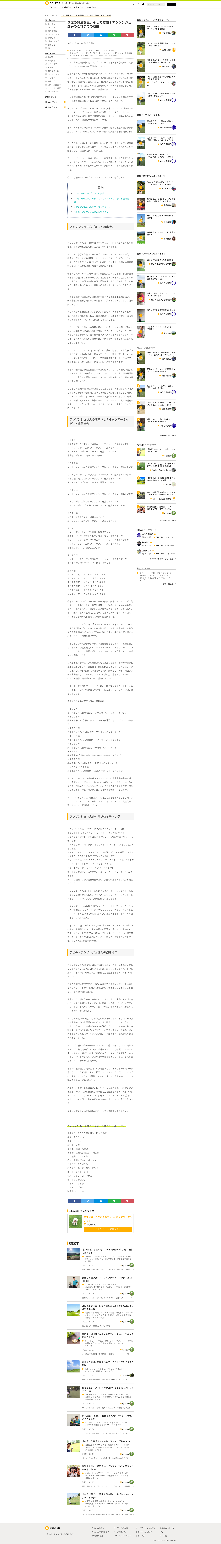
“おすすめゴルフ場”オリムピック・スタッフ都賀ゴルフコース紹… (161, 183)
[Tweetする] (88, 35)
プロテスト (122, 1341)
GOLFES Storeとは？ (100, 1531)
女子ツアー (128, 1312)
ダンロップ (97, 1343)
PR (49, 48)
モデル (119, 1287)
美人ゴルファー (110, 1343)
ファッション (53, 34)
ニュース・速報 (54, 88)
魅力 (119, 1315)
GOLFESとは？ (98, 1527)
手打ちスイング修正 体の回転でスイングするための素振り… (161, 420)
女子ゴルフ (52, 64)
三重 (104, 1394)
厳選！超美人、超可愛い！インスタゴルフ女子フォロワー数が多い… (161, 507)
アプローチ (145, 580)
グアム (117, 1397)
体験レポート (53, 38)
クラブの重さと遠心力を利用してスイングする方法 (161, 77)
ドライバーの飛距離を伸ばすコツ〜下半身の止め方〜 (161, 44)
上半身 (89, 1261)
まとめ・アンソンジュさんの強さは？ (91, 211)
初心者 (50, 67)
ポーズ (105, 1256)
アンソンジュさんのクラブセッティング (92, 206)
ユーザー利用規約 (120, 1527)
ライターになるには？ (145, 1531)
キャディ (114, 55)
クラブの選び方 (92, 1425)
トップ (53, 7)
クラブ (126, 1422)
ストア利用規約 (119, 1531)
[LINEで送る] (114, 35)
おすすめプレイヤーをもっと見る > (163, 558)
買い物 (91, 7)
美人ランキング (99, 1289)
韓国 (88, 1397)
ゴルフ (111, 1315)
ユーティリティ (92, 1369)
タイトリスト (91, 1341)
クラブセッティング (99, 55)
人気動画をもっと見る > (167, 435)
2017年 (89, 1346)
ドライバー (97, 1397)
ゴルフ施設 (52, 31)
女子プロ (127, 1315)
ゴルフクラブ (154, 578)
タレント (89, 1473)
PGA (88, 1475)
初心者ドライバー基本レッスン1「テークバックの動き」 (160, 122)
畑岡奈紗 (96, 1312)
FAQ (161, 1531)
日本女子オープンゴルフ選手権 (118, 1259)
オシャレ (99, 1259)
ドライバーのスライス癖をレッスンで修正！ (161, 327)
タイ (98, 1315)
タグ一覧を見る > (169, 583)
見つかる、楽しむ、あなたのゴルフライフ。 (61, 1534)
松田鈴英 (89, 1399)
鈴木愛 (107, 1284)
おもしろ (51, 44)
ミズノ (95, 1317)
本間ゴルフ (116, 1422)
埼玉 (88, 1501)
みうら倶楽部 (147, 534)
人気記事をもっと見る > (167, 520)
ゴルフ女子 (157, 573)
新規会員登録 (97, 1535)
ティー (121, 1256)
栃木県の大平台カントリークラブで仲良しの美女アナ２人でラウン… (161, 200)
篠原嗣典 (145, 542)
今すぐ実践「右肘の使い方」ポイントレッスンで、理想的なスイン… (161, 493)
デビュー (119, 1394)
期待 (88, 1343)
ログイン (171, 4)
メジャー (110, 1287)
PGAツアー (121, 1369)
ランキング (118, 53)
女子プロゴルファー (80, 55)
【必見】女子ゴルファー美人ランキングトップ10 (106, 1441)
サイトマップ (141, 1535)
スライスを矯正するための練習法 (160, 260)
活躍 (112, 1312)
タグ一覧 (163, 1535)
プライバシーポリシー (122, 1535)
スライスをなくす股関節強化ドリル (161, 310)
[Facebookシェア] (74, 35)
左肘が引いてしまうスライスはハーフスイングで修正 (161, 294)
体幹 (121, 1504)
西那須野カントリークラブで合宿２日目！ (161, 233)
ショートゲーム (109, 1371)
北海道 (103, 1501)
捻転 (98, 1256)
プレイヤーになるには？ (145, 1527)
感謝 (88, 1317)
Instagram (101, 1475)
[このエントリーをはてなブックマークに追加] (101, 35)
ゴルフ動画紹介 (54, 84)
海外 (88, 1312)
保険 (104, 1315)
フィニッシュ (103, 1422)
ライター (52, 107)
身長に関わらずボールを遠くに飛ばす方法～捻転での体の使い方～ (161, 61)
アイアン (168, 573)
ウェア (105, 1312)
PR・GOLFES (53, 91)
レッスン (51, 24)
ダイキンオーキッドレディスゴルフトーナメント (91, 53)
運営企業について (167, 1527)
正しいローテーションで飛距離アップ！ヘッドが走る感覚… (161, 27)
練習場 (89, 1394)
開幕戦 (129, 53)
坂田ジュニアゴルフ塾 (95, 1287)
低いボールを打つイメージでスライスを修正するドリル (161, 277)
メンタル (99, 1399)
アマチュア (100, 1504)
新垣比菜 (89, 1504)
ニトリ (113, 1256)
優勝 (119, 1312)
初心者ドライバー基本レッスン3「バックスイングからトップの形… (161, 155)
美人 (114, 1284)
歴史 (73, 50)
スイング (166, 578)
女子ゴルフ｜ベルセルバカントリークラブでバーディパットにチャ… (161, 403)
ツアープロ (90, 1422)
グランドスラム (108, 1369)
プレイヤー (53, 102)
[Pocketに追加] (127, 35)
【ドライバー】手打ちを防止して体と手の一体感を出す (161, 94)
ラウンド (51, 27)
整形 (112, 50)
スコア (99, 1284)
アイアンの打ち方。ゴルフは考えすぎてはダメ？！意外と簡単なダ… (161, 464)
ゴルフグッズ (53, 41)
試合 (80, 50)
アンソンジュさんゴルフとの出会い (90, 193)
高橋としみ (146, 550)
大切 (131, 1341)
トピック (51, 77)
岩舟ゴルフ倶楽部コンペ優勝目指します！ (161, 216)
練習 (111, 1394)
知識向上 (51, 60)
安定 (98, 50)
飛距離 (97, 1371)
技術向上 (51, 57)
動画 (66, 7)
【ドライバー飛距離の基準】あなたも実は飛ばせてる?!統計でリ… (161, 479)
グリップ (89, 1256)
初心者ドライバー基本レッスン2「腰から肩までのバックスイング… (161, 138)
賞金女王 (89, 50)
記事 (78, 7)
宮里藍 (95, 1501)
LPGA (105, 50)
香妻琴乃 (128, 1287)
